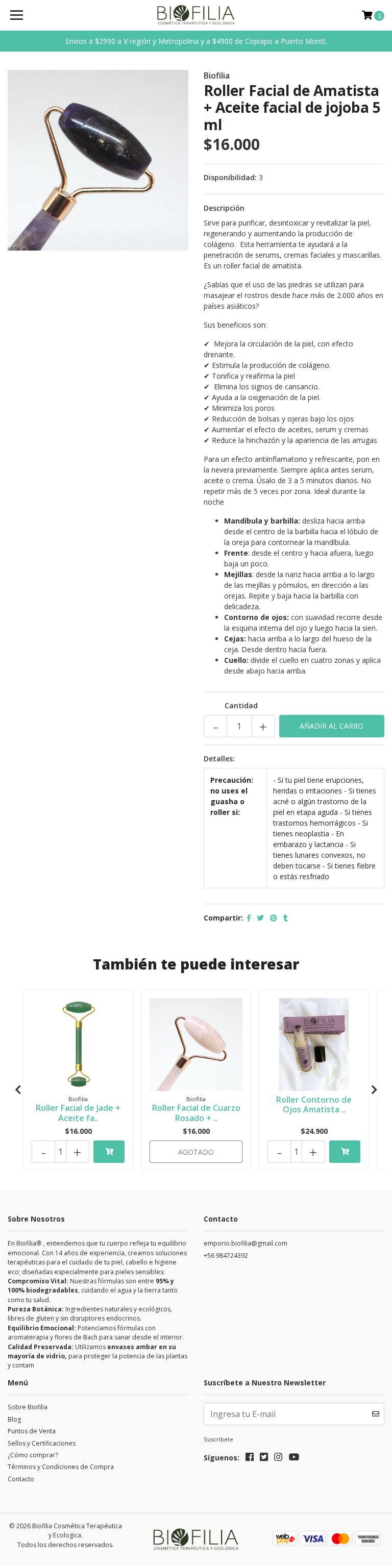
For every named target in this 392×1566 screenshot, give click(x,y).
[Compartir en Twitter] (260, 918)
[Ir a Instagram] (278, 1458)
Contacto (21, 1479)
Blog (14, 1419)
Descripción (224, 208)
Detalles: (219, 758)
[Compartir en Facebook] (249, 918)
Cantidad (241, 705)
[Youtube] (294, 1458)
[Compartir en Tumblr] (285, 918)
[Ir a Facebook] (250, 1458)
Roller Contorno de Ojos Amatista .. (314, 1104)
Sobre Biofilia (27, 1407)
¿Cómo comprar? (33, 1455)
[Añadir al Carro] (109, 1151)
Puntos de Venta (32, 1431)
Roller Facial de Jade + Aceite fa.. (78, 1112)
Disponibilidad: (230, 177)
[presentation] (18, 1090)
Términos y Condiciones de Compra (61, 1466)
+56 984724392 (226, 1255)
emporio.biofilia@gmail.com (245, 1243)
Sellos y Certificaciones (42, 1443)
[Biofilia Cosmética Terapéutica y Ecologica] (196, 15)
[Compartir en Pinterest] (273, 918)
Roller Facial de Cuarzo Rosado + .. (196, 1112)
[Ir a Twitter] (264, 1458)
